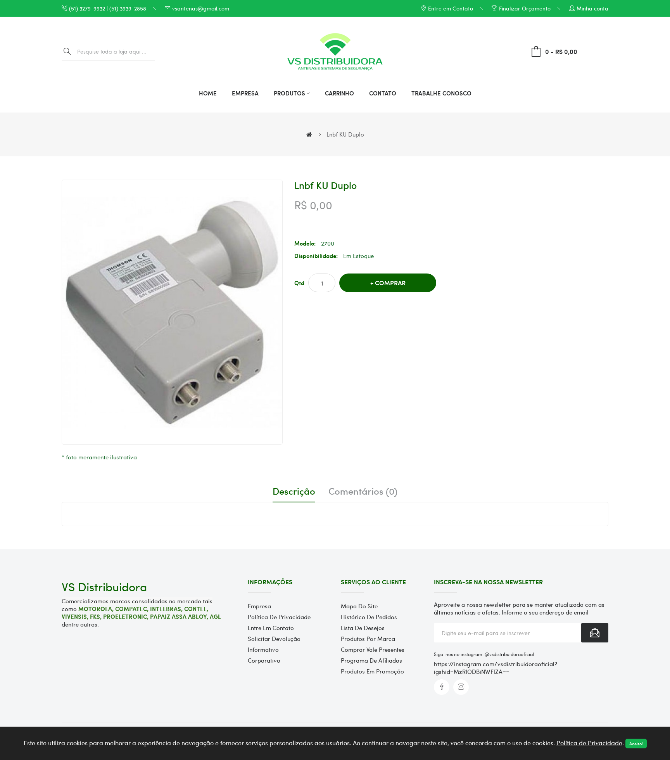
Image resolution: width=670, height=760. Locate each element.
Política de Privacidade (279, 617)
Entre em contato (271, 627)
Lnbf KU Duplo (345, 134)
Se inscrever (594, 632)
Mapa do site (359, 606)
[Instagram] (461, 687)
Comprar (390, 282)
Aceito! (636, 743)
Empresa (259, 606)
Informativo (263, 649)
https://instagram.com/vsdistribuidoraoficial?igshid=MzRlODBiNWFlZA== (495, 668)
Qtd (299, 283)
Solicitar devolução (274, 638)
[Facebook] (441, 687)
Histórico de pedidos (369, 617)
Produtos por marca (368, 638)
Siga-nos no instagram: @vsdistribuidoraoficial (484, 654)
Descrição (294, 491)
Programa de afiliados (371, 660)
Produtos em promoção (372, 671)
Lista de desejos (363, 627)
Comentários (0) (362, 491)
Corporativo (264, 660)
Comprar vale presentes (372, 649)
